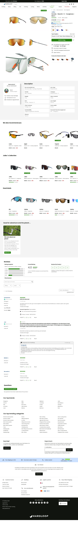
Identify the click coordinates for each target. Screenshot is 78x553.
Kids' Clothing (42, 416)
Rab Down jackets (61, 420)
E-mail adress (48, 447)
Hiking (15, 6)
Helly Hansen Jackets (44, 425)
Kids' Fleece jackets (44, 418)
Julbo (53, 12)
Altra (22, 401)
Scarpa (41, 404)
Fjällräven (42, 401)
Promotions (67, 6)
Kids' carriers (24, 432)
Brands (60, 6)
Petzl (59, 408)
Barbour (23, 408)
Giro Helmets (60, 418)
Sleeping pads (6, 428)
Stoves (23, 416)
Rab (4, 404)
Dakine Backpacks (43, 432)
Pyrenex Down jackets (44, 423)
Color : (56, 26)
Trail (20, 6)
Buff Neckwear (61, 428)
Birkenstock (60, 406)
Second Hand (52, 7)
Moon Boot (24, 404)
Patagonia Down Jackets (63, 432)
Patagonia (5, 401)
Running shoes (25, 425)
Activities (45, 6)
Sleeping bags (6, 432)
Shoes (9, 6)
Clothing (3, 6)
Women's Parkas (6, 418)
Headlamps (5, 430)
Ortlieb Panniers (61, 425)
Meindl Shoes (42, 430)
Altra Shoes (60, 427)
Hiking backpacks (25, 418)
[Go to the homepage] (52, 9)
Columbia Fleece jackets (45, 427)
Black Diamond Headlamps (45, 428)
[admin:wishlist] (73, 40)
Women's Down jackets (8, 416)
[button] (16, 20)
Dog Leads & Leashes (62, 423)
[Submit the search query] (66, 4)
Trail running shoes (25, 423)
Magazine (74, 6)
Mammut (41, 408)
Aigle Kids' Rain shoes (44, 420)
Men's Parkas (6, 423)
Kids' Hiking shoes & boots (27, 428)
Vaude (41, 406)
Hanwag (59, 404)
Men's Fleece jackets (7, 425)
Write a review (64, 17)
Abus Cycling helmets (62, 430)
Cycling (32, 6)
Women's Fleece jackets (8, 420)
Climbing (26, 6)
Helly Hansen (24, 406)
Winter (38, 6)
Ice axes (23, 420)
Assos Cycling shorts (62, 416)
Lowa (4, 408)
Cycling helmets (25, 430)
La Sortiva (5, 406)
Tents (4, 427)
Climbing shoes (25, 427)
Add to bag (61, 40)
